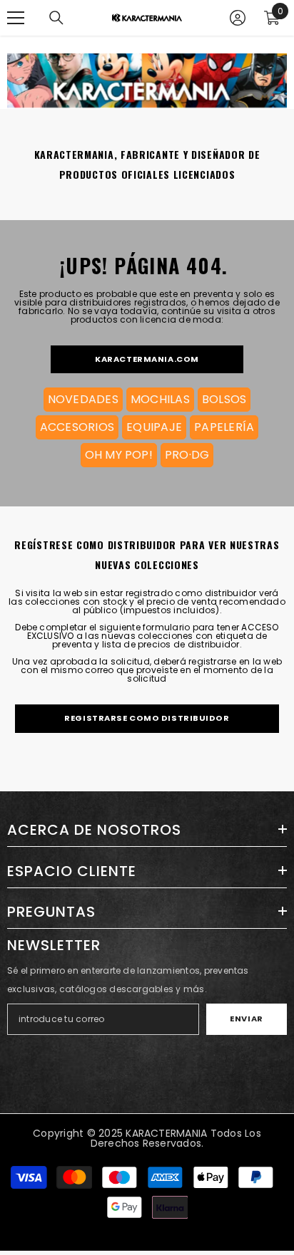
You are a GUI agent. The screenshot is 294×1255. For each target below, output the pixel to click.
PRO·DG (187, 455)
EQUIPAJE (154, 427)
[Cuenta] (237, 18)
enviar (246, 1018)
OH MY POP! (119, 455)
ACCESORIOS (77, 427)
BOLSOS (224, 399)
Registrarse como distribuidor (146, 718)
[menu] (15, 17)
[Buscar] (56, 17)
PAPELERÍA (224, 427)
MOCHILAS (160, 399)
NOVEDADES (83, 399)
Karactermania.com (147, 359)
